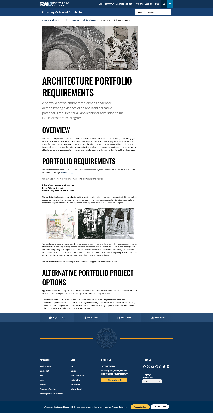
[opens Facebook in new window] (144, 366)
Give (72, 366)
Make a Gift (159, 317)
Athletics (43, 384)
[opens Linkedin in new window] (168, 366)
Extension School (76, 389)
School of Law (75, 384)
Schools (64, 20)
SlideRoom (65, 172)
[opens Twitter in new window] (148, 366)
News (157, 4)
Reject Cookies (160, 407)
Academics (120, 4)
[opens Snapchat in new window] (160, 366)
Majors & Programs (106, 4)
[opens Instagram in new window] (156, 366)
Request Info (59, 318)
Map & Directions (45, 366)
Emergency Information (48, 389)
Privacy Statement (119, 407)
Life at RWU (139, 4)
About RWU (149, 4)
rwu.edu (73, 370)
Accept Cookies (140, 407)
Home (44, 20)
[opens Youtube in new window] (152, 366)
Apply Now (126, 318)
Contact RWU (44, 370)
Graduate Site (75, 380)
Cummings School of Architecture (63, 12)
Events (42, 380)
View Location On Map (115, 380)
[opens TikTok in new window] (164, 366)
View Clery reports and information (51, 393)
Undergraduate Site (77, 375)
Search (164, 4)
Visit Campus (93, 318)
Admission (129, 4)
